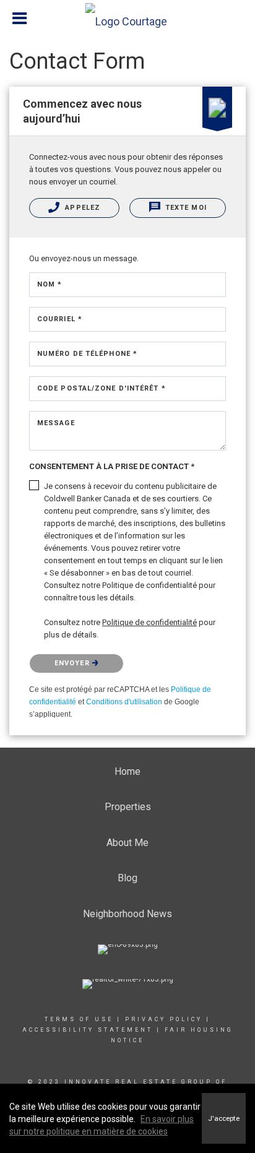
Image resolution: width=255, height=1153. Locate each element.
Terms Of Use (79, 1019)
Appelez (81, 208)
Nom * (50, 284)
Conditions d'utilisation (124, 701)
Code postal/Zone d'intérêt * (101, 388)
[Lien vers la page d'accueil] (127, 18)
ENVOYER (73, 663)
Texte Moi (185, 208)
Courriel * (59, 319)
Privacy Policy (163, 1019)
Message (56, 423)
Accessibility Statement (87, 1030)
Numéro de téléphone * (87, 354)
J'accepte (224, 1118)
